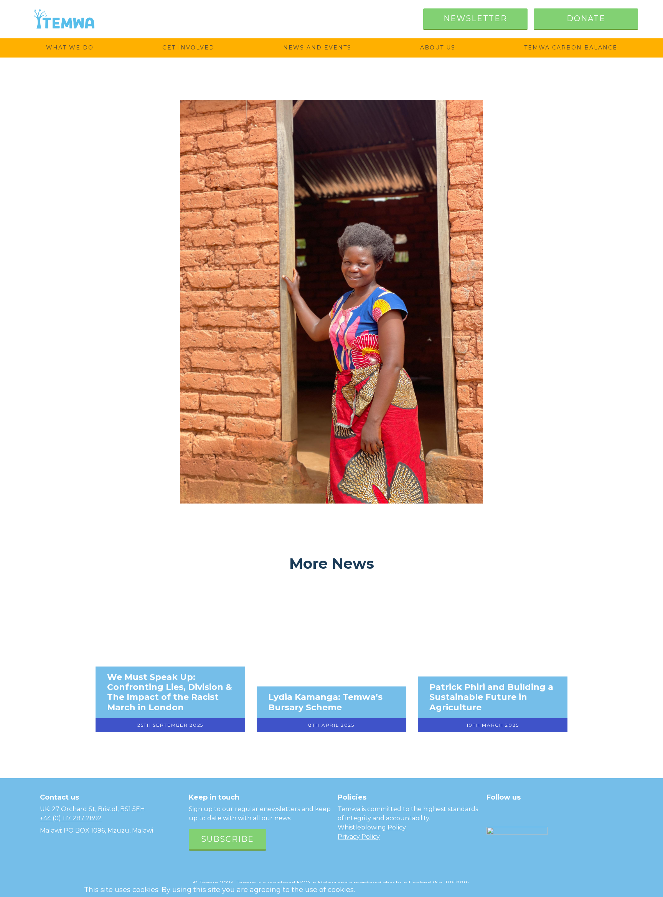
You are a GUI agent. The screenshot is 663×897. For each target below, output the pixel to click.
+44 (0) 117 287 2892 (71, 818)
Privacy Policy (359, 836)
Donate (586, 18)
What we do (70, 47)
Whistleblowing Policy (372, 827)
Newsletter (475, 18)
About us (437, 47)
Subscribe (227, 839)
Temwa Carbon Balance (570, 47)
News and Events (317, 47)
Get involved (188, 47)
